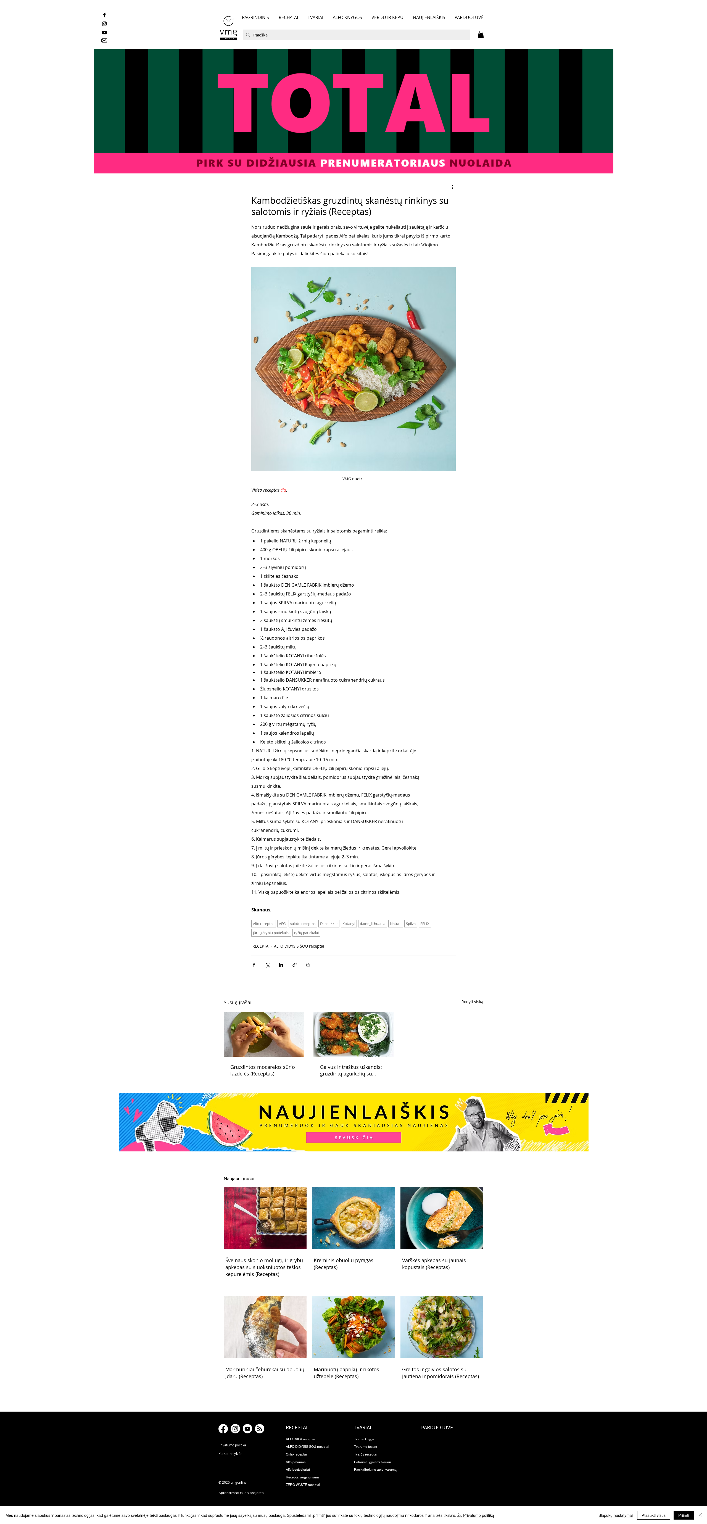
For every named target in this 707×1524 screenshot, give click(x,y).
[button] (481, 34)
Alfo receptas (263, 923)
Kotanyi (348, 923)
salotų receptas (302, 923)
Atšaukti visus (654, 1515)
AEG (282, 923)
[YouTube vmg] (104, 33)
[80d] (353, 111)
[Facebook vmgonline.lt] (104, 15)
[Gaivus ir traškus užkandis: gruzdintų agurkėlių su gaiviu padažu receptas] (353, 1034)
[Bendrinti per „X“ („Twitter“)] (267, 964)
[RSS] (259, 1428)
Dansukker (329, 923)
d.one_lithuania (372, 923)
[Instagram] (235, 1428)
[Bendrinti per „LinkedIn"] (281, 964)
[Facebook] (223, 1428)
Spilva (411, 923)
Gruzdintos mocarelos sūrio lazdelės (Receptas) (262, 1070)
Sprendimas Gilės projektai (241, 1493)
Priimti (683, 1515)
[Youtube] (247, 1428)
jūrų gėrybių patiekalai (271, 932)
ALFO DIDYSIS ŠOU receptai (299, 946)
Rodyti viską (472, 1001)
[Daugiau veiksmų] (452, 186)
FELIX (424, 923)
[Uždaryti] (700, 1515)
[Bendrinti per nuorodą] (294, 964)
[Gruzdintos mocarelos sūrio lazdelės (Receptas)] (264, 1034)
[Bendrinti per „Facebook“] (254, 964)
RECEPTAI (261, 946)
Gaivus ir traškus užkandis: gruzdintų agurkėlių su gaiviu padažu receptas (351, 1070)
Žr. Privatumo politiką (475, 1515)
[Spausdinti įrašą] (308, 964)
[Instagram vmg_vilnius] (104, 24)
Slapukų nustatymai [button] (615, 1515)
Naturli (395, 923)
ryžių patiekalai (306, 932)
